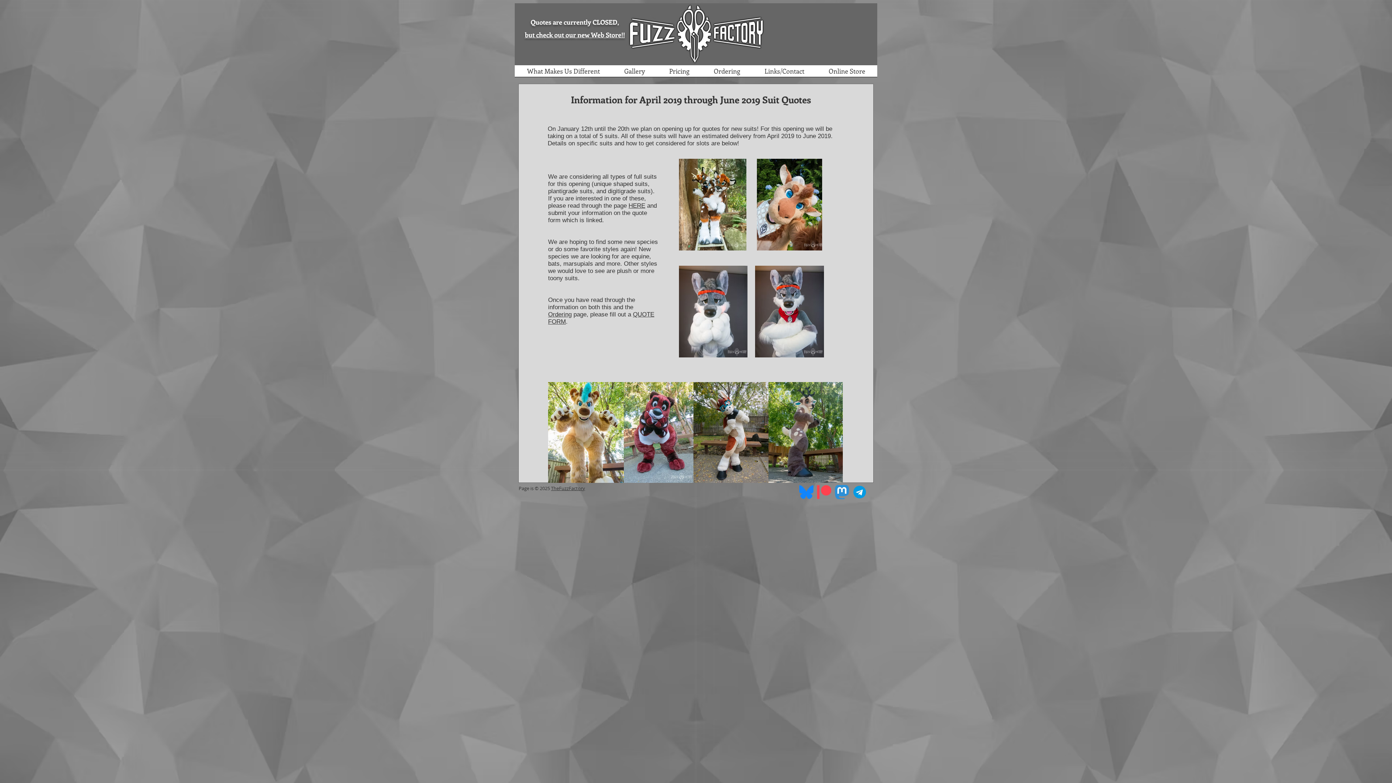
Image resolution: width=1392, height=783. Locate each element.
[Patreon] (824, 492)
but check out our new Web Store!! (575, 34)
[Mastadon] (842, 492)
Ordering (560, 314)
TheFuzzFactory (568, 488)
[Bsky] (806, 492)
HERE (637, 205)
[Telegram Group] (860, 492)
